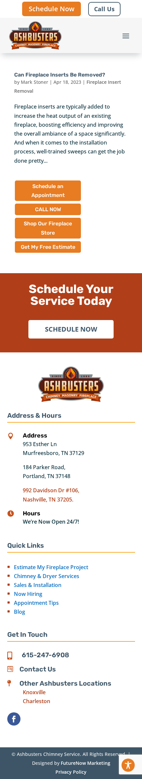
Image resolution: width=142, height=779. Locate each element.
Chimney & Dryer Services (46, 576)
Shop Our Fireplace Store (48, 228)
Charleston (36, 701)
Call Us (104, 9)
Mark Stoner (34, 82)
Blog (19, 611)
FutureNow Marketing (85, 763)
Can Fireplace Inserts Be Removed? (59, 75)
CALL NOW (48, 209)
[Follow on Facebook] (13, 719)
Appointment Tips (36, 602)
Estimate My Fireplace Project (51, 567)
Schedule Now (51, 8)
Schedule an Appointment (48, 190)
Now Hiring (28, 594)
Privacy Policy (71, 772)
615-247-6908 (45, 655)
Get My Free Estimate (48, 247)
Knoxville (34, 692)
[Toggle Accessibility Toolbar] (128, 765)
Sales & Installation (37, 585)
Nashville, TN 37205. (48, 499)
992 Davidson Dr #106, (51, 490)
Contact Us (37, 669)
